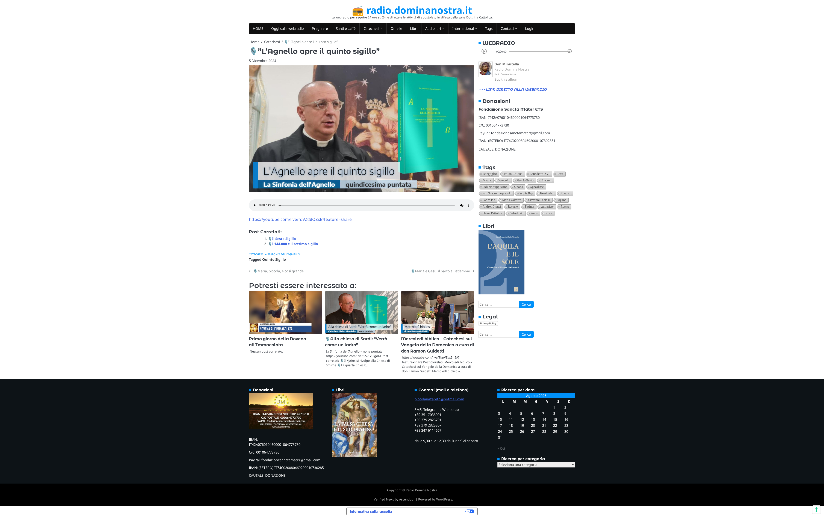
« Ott (501, 448)
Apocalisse (537, 187)
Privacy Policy (488, 323)
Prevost (566, 193)
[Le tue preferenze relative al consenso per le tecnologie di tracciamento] (816, 509)
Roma (534, 213)
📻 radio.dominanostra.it (412, 10)
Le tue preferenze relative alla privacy (431, 511)
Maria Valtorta (511, 200)
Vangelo (503, 180)
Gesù (560, 174)
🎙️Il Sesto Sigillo (282, 238)
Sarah (548, 213)
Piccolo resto (525, 180)
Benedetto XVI (540, 174)
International (463, 28)
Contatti (507, 28)
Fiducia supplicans (495, 187)
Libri (413, 28)
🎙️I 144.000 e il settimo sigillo (293, 243)
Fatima (529, 206)
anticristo (547, 206)
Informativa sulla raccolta (371, 511)
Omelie (396, 28)
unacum (546, 180)
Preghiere (320, 28)
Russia (565, 206)
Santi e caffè (346, 28)
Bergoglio (490, 174)
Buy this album (506, 79)
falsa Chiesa (513, 174)
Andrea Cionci (492, 206)
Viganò (561, 200)
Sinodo (518, 187)
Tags (489, 28)
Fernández (547, 193)
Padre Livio (516, 213)
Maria (487, 180)
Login (529, 28)
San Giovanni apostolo (497, 193)
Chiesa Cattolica (492, 213)
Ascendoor (407, 499)
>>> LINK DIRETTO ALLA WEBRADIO (513, 89)
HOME (258, 28)
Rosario (513, 206)
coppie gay (525, 193)
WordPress (444, 499)
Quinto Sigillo (274, 259)
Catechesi (371, 28)
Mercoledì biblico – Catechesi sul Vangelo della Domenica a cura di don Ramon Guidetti (437, 345)
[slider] (570, 51)
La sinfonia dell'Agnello (282, 254)
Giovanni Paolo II (539, 200)
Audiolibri (433, 28)
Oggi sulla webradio (287, 28)
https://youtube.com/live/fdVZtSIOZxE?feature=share (300, 219)
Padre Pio (489, 200)
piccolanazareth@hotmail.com (439, 399)
